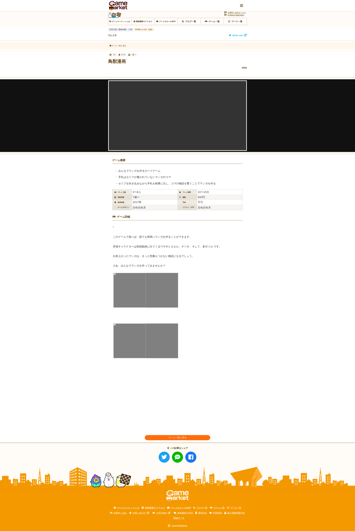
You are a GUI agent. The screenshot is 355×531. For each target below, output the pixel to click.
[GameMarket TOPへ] (177, 495)
